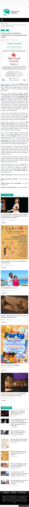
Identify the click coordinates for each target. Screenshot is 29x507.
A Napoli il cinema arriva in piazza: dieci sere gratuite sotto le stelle (19, 440)
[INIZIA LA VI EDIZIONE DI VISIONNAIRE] (14, 344)
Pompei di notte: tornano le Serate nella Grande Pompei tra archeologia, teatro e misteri (13, 394)
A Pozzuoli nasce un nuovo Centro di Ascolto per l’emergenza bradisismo (19, 482)
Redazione (6, 492)
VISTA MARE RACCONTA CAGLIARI (9, 288)
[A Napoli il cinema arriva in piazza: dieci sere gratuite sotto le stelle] (5, 443)
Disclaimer (13, 492)
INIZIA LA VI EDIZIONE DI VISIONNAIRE (10, 365)
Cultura (2, 30)
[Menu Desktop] (2, 20)
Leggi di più (4, 222)
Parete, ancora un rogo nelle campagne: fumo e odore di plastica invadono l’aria (17, 412)
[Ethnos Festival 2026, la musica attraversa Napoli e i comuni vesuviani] (14, 242)
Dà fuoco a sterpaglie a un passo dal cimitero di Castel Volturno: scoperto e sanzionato (18, 465)
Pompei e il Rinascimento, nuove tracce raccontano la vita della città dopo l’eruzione (14, 316)
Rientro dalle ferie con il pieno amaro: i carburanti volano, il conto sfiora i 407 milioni (18, 432)
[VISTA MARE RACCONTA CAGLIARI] (14, 278)
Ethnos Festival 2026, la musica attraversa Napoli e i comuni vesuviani (18, 453)
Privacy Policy (22, 492)
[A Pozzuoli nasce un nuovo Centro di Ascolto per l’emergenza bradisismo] (5, 482)
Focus (7, 30)
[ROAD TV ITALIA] (11, 12)
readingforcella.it (5, 140)
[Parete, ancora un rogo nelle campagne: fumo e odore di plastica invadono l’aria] (5, 413)
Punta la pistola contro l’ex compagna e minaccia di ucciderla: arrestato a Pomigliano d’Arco (19, 473)
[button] (27, 20)
